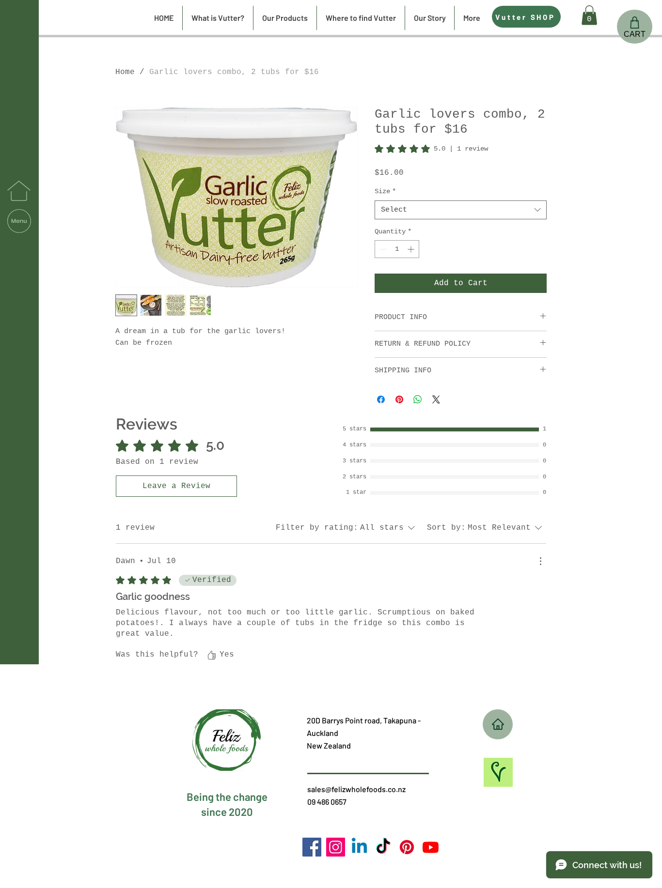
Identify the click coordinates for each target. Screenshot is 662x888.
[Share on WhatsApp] (418, 399)
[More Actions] (540, 561)
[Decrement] (382, 249)
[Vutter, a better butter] (406, 847)
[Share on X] (436, 399)
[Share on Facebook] (381, 399)
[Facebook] (311, 847)
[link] (431, 148)
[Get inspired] (497, 772)
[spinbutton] (397, 249)
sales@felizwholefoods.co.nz (356, 789)
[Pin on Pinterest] (399, 399)
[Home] (498, 724)
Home (125, 72)
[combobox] (461, 209)
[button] (19, 221)
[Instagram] (335, 847)
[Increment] (412, 249)
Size (385, 191)
